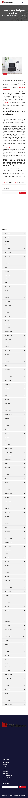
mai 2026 (7, 237)
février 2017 (7, 576)
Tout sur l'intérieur (7, 778)
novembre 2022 (8, 335)
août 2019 (7, 463)
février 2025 (7, 271)
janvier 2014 (7, 700)
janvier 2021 (7, 403)
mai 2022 (7, 358)
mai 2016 (7, 610)
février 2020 (7, 440)
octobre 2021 (8, 380)
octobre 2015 (8, 636)
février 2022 (7, 369)
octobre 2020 (8, 410)
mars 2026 (7, 241)
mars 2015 (7, 663)
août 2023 (7, 312)
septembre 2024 (8, 279)
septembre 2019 (8, 459)
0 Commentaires (20, 182)
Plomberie (5, 773)
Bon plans (5, 764)
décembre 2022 (8, 331)
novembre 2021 (8, 376)
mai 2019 (7, 474)
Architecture (6, 762)
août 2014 (7, 685)
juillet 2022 (7, 350)
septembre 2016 (8, 595)
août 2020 (7, 418)
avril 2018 (7, 523)
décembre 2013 (8, 704)
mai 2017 (7, 565)
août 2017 (7, 553)
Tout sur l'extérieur (7, 775)
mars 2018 (7, 527)
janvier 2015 (7, 670)
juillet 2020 (7, 422)
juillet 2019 (7, 467)
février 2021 (7, 399)
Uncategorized (6, 780)
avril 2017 (7, 569)
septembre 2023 (8, 309)
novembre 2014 (8, 678)
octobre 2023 (8, 305)
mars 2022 (7, 365)
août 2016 (7, 599)
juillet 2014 (7, 689)
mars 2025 (7, 267)
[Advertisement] (14, 35)
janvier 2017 (7, 580)
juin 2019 (7, 471)
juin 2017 (7, 561)
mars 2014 (7, 693)
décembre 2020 (8, 407)
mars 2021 (7, 395)
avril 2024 (7, 294)
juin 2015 (7, 651)
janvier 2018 (7, 535)
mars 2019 (7, 482)
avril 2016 (7, 614)
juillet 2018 (7, 512)
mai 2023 (7, 320)
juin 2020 (7, 425)
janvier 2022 (7, 373)
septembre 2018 (8, 505)
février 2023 (7, 324)
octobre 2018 (8, 501)
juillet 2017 (7, 557)
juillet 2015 (7, 648)
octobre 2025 (8, 252)
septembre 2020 (8, 414)
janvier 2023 (7, 327)
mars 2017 (7, 572)
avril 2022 (7, 361)
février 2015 (7, 666)
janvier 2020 (7, 444)
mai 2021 (7, 388)
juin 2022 (7, 354)
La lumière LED (6, 147)
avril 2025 (7, 263)
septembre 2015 (8, 640)
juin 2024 (7, 290)
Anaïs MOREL (9, 182)
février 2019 (7, 486)
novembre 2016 (8, 587)
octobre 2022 (8, 339)
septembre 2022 (8, 343)
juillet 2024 (7, 286)
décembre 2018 (8, 493)
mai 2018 (7, 520)
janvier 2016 (7, 625)
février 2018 (7, 531)
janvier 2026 (7, 248)
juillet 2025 (7, 256)
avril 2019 (7, 478)
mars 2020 (7, 437)
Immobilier (5, 771)
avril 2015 (7, 659)
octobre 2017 (8, 546)
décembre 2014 (8, 674)
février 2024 (7, 297)
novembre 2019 (8, 452)
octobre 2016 (8, 591)
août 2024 (7, 282)
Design (8, 15)
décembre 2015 (8, 629)
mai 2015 (7, 655)
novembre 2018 (8, 497)
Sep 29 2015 (5, 78)
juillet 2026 (7, 233)
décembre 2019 (8, 448)
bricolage (5, 766)
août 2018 (7, 508)
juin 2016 (7, 606)
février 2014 (7, 697)
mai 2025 (7, 260)
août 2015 (7, 644)
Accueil (3, 15)
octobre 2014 (8, 682)
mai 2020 (7, 429)
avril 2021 (7, 392)
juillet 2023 (7, 316)
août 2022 (7, 346)
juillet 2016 (7, 602)
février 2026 (7, 245)
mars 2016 (7, 618)
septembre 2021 (8, 384)
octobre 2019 (8, 456)
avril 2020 (7, 433)
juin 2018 (7, 516)
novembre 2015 (8, 633)
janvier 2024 (7, 301)
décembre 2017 (8, 538)
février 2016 (7, 621)
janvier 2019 (7, 489)
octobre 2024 (8, 275)
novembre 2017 (8, 542)
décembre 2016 (8, 584)
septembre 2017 (8, 550)
